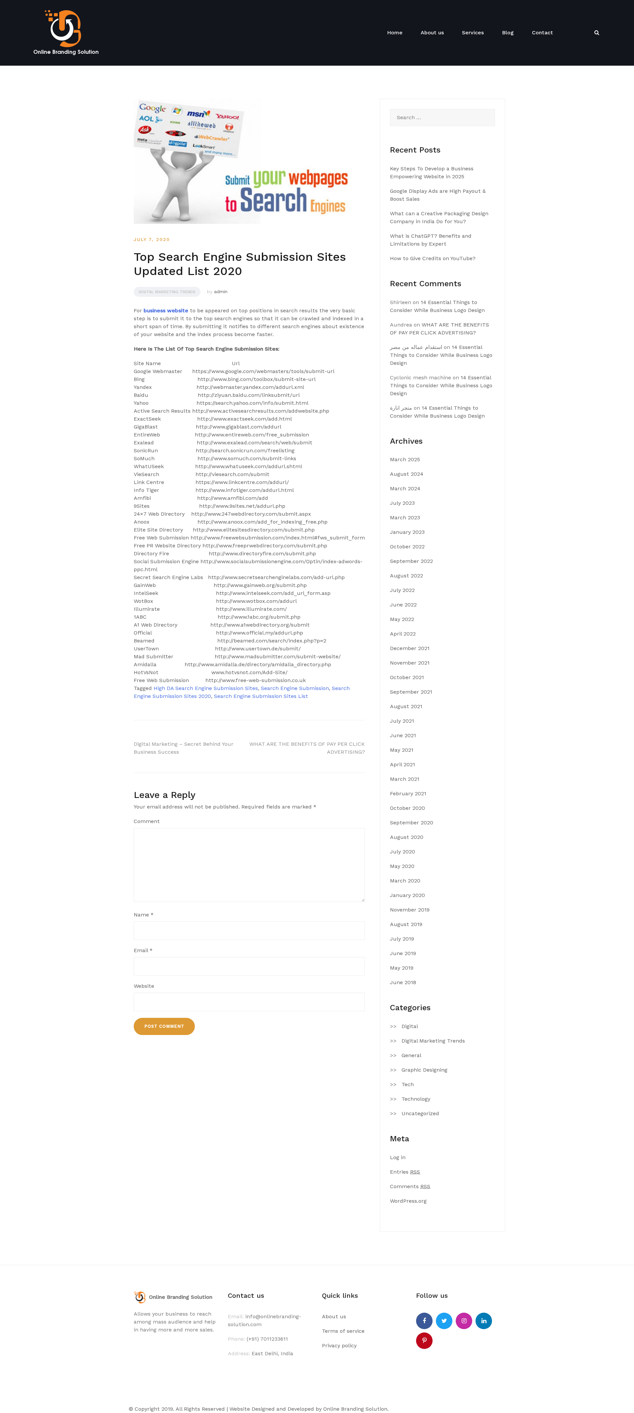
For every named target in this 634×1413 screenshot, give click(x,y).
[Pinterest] (424, 1340)
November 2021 (410, 663)
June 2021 (403, 735)
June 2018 (403, 982)
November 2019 (410, 910)
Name (144, 915)
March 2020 (405, 881)
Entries (405, 1172)
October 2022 (407, 546)
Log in (397, 1157)
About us (432, 32)
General (411, 1055)
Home (395, 32)
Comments (410, 1186)
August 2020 (406, 837)
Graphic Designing (424, 1070)
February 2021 (408, 793)
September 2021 (411, 692)
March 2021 (404, 779)
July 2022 (402, 590)
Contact (542, 32)
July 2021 (402, 721)
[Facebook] (424, 1321)
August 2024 (406, 474)
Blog (508, 32)
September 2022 (411, 561)
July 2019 (402, 939)
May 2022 (402, 619)
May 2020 (402, 866)
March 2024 (405, 488)
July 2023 (402, 503)
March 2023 (405, 517)
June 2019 (403, 953)
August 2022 (406, 575)
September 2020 (411, 822)
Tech (408, 1084)
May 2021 (401, 750)
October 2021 (407, 677)
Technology (416, 1099)
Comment (147, 821)
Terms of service (343, 1331)
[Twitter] (444, 1321)
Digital (410, 1026)
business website (166, 310)
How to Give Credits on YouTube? (433, 258)
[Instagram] (464, 1321)
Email (143, 950)
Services (473, 32)
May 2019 (401, 968)
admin (221, 291)
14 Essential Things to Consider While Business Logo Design (441, 355)
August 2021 (406, 706)
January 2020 (407, 895)
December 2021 (410, 648)
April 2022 (403, 634)
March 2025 (405, 459)
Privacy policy (339, 1345)
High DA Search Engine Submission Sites (206, 688)
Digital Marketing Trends (167, 292)
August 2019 (406, 924)
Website (144, 986)
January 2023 (407, 532)
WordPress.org (408, 1201)
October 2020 (407, 808)
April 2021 (402, 764)
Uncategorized (420, 1113)
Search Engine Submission (295, 688)
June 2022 (403, 605)
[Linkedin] (484, 1321)
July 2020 (402, 851)
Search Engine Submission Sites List (261, 696)
